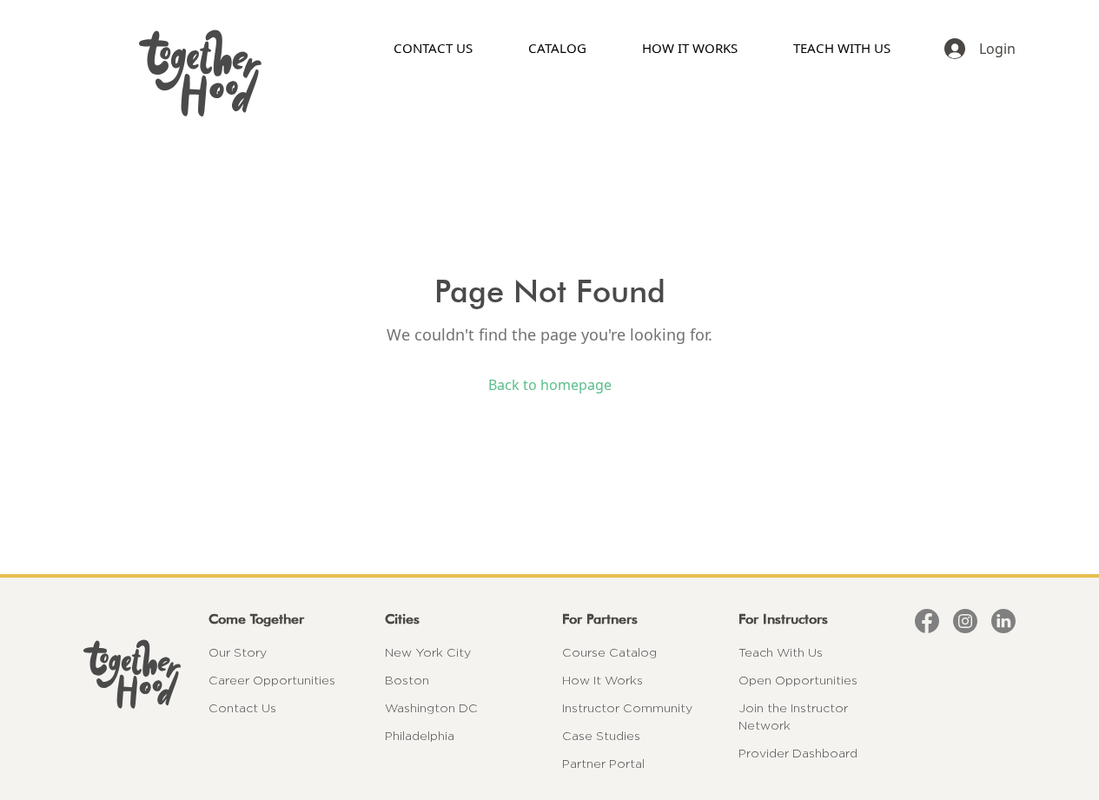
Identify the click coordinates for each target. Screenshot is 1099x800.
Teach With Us (780, 652)
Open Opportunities (797, 680)
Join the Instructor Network (793, 716)
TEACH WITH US (841, 47)
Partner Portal (603, 763)
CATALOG (557, 47)
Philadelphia (419, 736)
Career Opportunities (272, 680)
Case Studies (601, 736)
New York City (428, 652)
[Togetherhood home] (132, 674)
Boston (407, 680)
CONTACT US (433, 47)
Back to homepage (550, 384)
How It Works (602, 680)
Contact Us (242, 708)
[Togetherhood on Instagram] (965, 621)
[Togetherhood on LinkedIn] (1003, 621)
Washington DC (431, 708)
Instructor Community (627, 708)
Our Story (238, 652)
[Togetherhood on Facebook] (927, 621)
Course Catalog (609, 652)
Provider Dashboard (797, 753)
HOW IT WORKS (690, 47)
